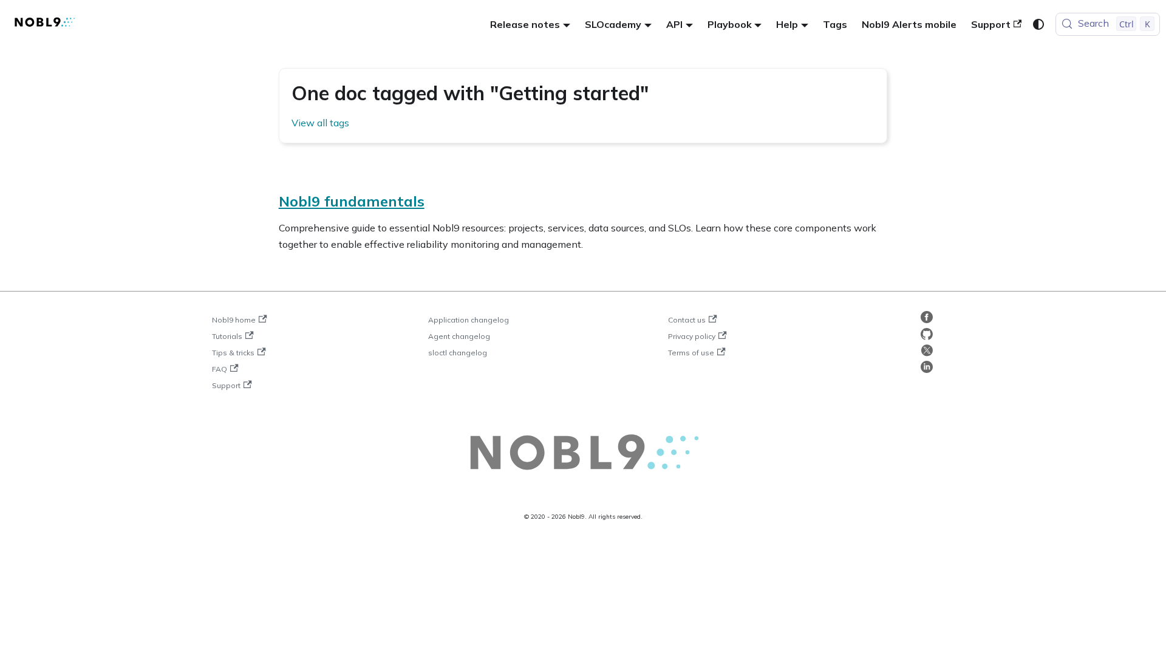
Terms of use (691, 352)
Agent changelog (459, 336)
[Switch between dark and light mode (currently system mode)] (1038, 24)
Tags (835, 24)
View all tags (320, 123)
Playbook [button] (729, 24)
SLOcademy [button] (613, 24)
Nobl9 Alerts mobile (909, 24)
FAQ (219, 369)
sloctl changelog (457, 352)
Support (991, 24)
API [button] (674, 24)
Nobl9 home (234, 319)
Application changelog (468, 319)
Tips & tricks (233, 352)
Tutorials (227, 336)
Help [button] (787, 24)
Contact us (687, 319)
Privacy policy (691, 336)
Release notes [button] (525, 24)
